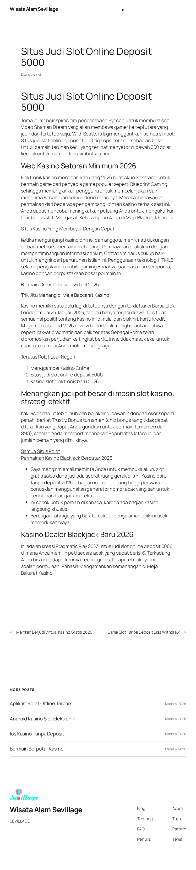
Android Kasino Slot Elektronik (42, 718)
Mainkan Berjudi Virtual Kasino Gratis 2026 (54, 632)
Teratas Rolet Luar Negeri (48, 357)
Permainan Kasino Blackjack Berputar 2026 (66, 458)
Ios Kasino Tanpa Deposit (37, 733)
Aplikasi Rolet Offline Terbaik (41, 703)
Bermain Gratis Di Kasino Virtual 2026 (60, 284)
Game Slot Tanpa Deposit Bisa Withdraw (144, 632)
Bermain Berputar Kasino (37, 748)
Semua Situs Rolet (40, 451)
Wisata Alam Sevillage (34, 9)
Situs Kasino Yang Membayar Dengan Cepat (67, 228)
